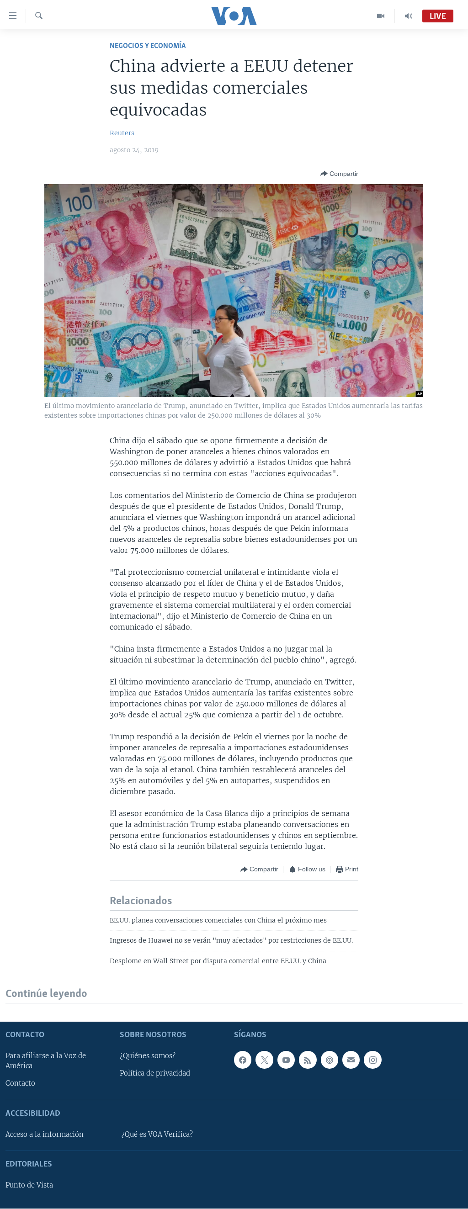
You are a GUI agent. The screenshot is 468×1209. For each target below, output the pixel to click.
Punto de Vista (29, 1186)
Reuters (122, 133)
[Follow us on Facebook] (242, 1060)
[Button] (339, 173)
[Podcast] (329, 1060)
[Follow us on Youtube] (286, 1060)
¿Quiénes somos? (148, 1056)
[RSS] (307, 1060)
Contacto (20, 1084)
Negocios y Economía (148, 46)
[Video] (381, 16)
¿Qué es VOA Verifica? (157, 1134)
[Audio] (408, 16)
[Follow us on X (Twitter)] (264, 1060)
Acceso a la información (44, 1134)
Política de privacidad (155, 1074)
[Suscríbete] (351, 1060)
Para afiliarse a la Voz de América (45, 1061)
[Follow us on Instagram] (372, 1060)
